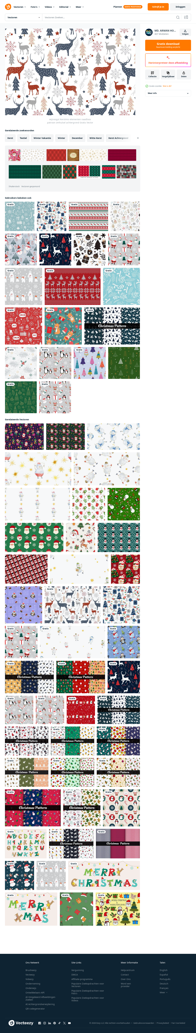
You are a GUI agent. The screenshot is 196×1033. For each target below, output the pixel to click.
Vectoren (18, 6)
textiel (23, 138)
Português (165, 979)
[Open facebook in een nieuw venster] (39, 1023)
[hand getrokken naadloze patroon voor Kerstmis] (90, 249)
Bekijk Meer (126, 171)
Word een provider (126, 985)
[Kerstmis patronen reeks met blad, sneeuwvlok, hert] (112, 326)
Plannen (117, 6)
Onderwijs (31, 988)
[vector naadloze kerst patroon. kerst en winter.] (19, 216)
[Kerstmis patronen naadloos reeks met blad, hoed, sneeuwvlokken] (81, 807)
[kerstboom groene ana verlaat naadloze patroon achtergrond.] (21, 397)
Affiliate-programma (81, 979)
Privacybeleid (163, 1023)
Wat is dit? (167, 86)
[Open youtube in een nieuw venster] (69, 1023)
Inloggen (180, 6)
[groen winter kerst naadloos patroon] (124, 363)
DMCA (74, 974)
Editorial (63, 6)
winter (61, 138)
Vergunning (77, 970)
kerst (10, 138)
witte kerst (96, 138)
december (77, 138)
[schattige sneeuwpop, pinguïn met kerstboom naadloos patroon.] (124, 642)
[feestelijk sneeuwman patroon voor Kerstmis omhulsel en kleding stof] (119, 537)
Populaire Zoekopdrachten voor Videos (87, 999)
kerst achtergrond (118, 138)
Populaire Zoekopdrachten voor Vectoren (87, 985)
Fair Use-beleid (178, 1023)
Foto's (34, 6)
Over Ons (126, 979)
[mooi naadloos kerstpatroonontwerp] (121, 286)
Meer (78, 6)
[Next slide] (135, 138)
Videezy (29, 979)
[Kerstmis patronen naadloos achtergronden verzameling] (26, 741)
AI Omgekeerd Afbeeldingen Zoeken (40, 998)
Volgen (185, 34)
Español (164, 974)
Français (164, 988)
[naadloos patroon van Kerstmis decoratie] (121, 807)
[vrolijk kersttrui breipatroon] (73, 286)
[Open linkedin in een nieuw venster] (49, 1023)
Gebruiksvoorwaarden (143, 1023)
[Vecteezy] (8, 7)
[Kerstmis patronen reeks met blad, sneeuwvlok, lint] (29, 677)
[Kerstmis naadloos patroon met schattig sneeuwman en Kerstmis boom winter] (21, 249)
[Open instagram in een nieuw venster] (44, 1023)
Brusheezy (31, 970)
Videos (48, 6)
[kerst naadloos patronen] (118, 772)
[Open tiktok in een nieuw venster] (59, 1023)
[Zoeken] (178, 17)
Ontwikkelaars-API (35, 992)
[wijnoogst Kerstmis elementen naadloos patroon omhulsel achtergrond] (51, 216)
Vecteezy (30, 974)
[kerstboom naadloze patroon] (90, 363)
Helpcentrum (127, 970)
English (163, 970)
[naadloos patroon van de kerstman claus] (19, 875)
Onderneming (33, 983)
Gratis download (168, 45)
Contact (125, 974)
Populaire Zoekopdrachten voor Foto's (87, 992)
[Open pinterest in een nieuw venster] (54, 1023)
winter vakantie (42, 138)
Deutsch (164, 983)
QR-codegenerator (35, 1008)
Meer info (152, 93)
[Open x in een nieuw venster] (64, 1023)
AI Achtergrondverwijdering (40, 1004)
